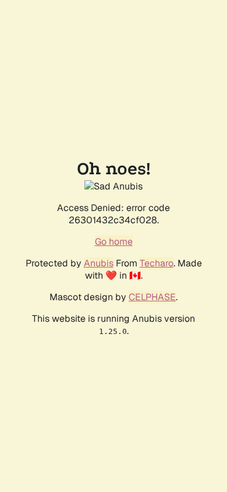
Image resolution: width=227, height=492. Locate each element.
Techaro (156, 263)
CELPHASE (152, 297)
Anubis (99, 263)
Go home (114, 242)
